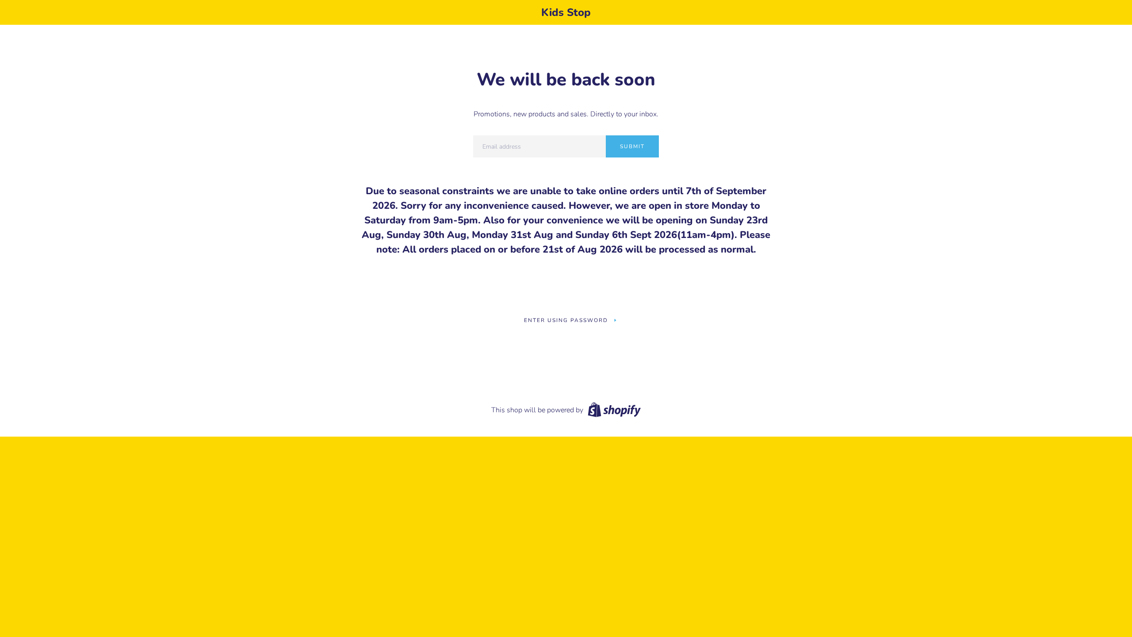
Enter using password (566, 320)
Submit (632, 146)
